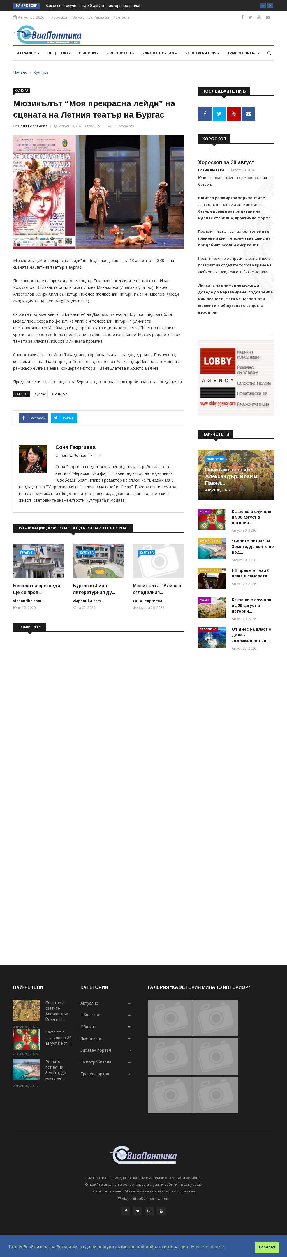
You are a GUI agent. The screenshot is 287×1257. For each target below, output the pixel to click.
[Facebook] (242, 17)
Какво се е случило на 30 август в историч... (251, 517)
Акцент (204, 511)
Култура (41, 72)
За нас (78, 17)
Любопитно (119, 53)
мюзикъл (59, 394)
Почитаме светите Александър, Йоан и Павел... (231, 476)
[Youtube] (259, 17)
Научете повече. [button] (208, 1246)
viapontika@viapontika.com (79, 455)
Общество (58, 53)
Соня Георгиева (33, 126)
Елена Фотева (211, 170)
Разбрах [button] (267, 1247)
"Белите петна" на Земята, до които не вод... (253, 546)
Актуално (27, 53)
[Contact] (268, 17)
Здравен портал (158, 53)
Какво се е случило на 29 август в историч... (251, 605)
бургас (40, 394)
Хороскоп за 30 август (226, 162)
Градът (26, 552)
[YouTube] (161, 1211)
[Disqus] (98, 709)
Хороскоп (59, 17)
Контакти (121, 17)
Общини (88, 53)
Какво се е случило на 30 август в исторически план (94, 5)
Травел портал (242, 53)
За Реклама (98, 17)
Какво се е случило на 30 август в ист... (58, 1038)
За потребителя (201, 53)
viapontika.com (27, 600)
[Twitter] (250, 17)
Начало (20, 72)
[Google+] (149, 1211)
